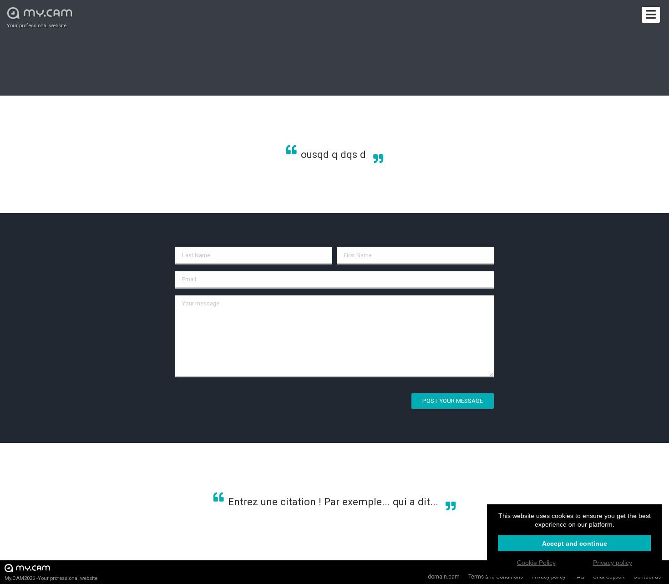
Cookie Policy (536, 562)
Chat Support (609, 577)
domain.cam (444, 577)
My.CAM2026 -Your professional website (51, 578)
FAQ (579, 577)
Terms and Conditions (495, 577)
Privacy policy (549, 577)
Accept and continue (574, 543)
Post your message (452, 400)
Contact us (647, 577)
